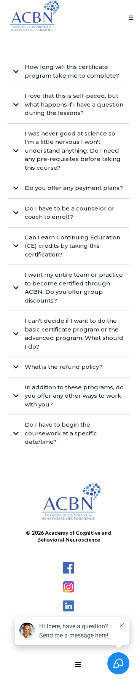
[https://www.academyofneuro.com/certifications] (32, 18)
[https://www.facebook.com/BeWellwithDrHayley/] (68, 568)
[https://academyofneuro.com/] (68, 504)
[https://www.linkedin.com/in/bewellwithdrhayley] (68, 606)
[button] (131, 18)
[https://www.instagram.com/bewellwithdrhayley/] (68, 587)
